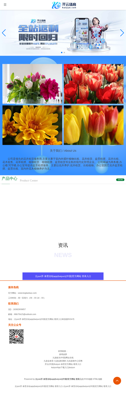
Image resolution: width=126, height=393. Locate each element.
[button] (122, 32)
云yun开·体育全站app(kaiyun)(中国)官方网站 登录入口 (63, 276)
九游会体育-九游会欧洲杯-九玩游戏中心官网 (63, 361)
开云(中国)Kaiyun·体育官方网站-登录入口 (63, 364)
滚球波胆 (63, 354)
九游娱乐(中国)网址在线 (63, 358)
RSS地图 (88, 379)
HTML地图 (97, 379)
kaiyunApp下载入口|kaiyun (63, 367)
